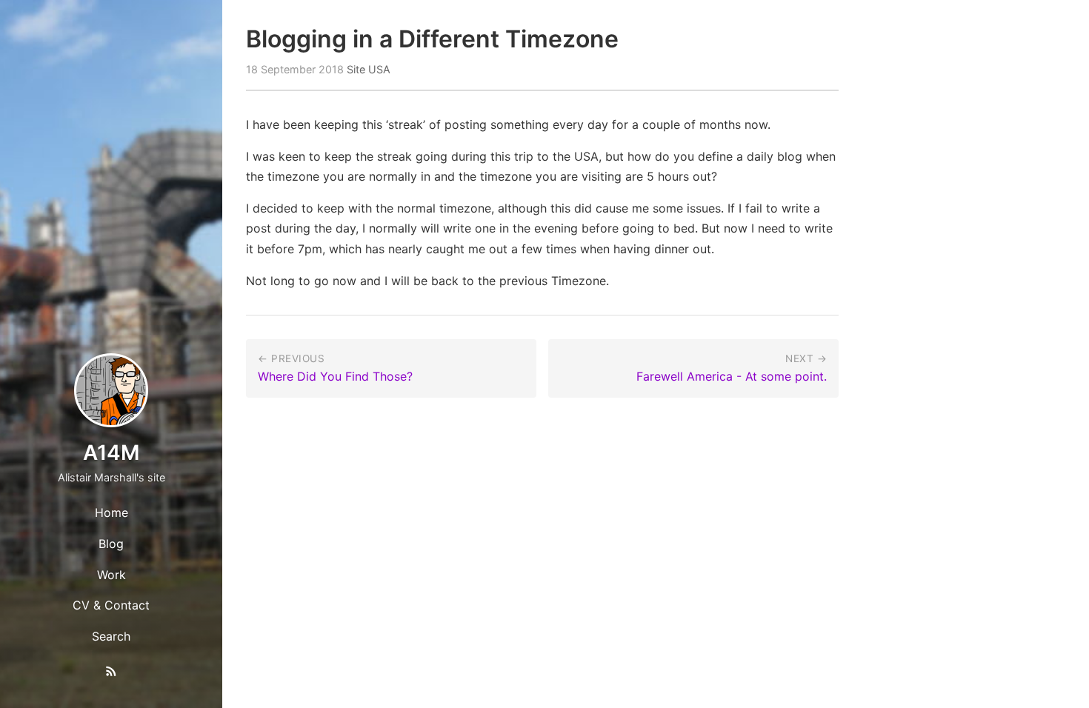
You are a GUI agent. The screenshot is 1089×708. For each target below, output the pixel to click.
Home (111, 512)
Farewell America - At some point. (731, 376)
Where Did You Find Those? (335, 376)
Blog (111, 543)
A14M (111, 452)
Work (111, 574)
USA (379, 69)
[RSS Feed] (111, 674)
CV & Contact (111, 605)
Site (356, 69)
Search (111, 636)
